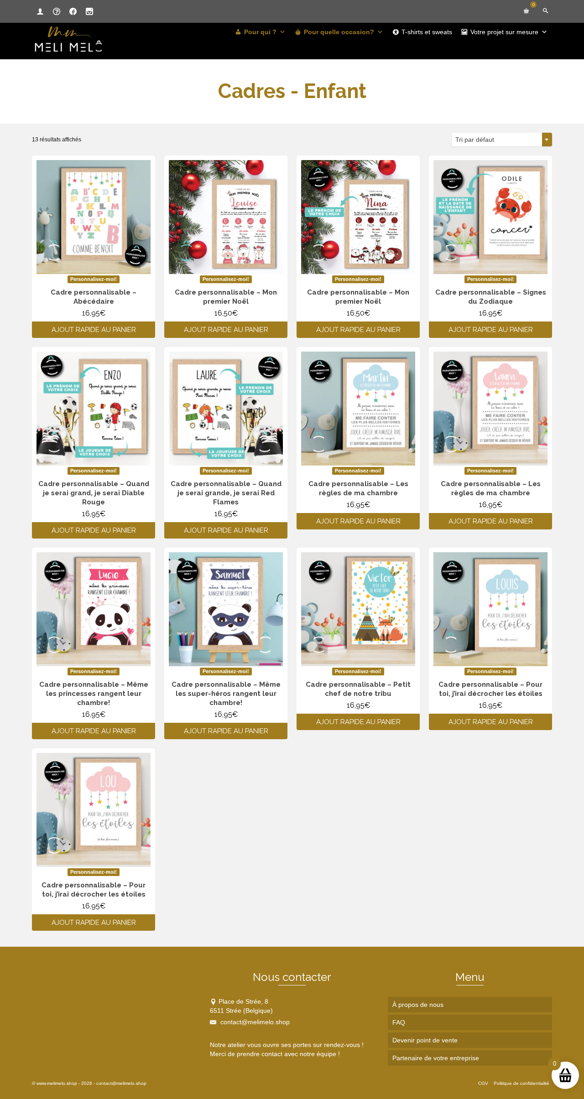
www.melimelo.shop (56, 1083)
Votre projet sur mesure (504, 32)
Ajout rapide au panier (94, 330)
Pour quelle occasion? (339, 32)
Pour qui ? (260, 32)
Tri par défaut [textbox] (474, 139)
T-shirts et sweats (427, 32)
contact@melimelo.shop (254, 1022)
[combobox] (502, 139)
